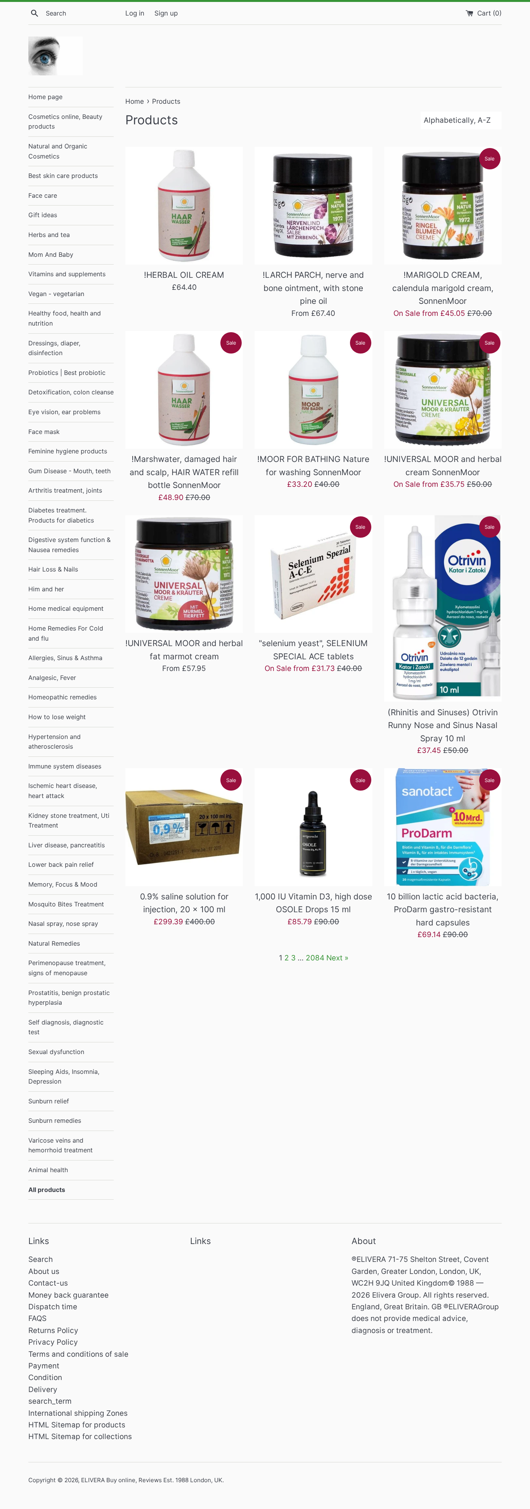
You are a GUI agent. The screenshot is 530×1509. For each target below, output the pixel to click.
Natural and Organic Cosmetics (57, 151)
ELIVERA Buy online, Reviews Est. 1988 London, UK (151, 1480)
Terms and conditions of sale (78, 1354)
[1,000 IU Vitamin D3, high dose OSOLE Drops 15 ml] (313, 827)
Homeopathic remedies (62, 697)
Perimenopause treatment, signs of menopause (67, 968)
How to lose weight (57, 717)
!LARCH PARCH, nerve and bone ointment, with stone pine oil (313, 288)
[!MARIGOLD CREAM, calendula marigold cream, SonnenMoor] (443, 206)
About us (43, 1271)
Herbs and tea (49, 235)
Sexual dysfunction (56, 1052)
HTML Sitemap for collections (80, 1436)
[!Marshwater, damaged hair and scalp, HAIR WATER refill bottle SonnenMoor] (184, 390)
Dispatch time (52, 1306)
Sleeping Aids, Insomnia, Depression (63, 1077)
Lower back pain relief (61, 864)
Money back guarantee (68, 1295)
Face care (42, 195)
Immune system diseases (64, 766)
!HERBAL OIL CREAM (184, 275)
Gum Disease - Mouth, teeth (69, 471)
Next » (337, 957)
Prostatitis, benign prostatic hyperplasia (69, 998)
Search (40, 1259)
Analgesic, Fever (52, 677)
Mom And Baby (50, 254)
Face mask (44, 432)
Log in (134, 13)
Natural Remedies (54, 943)
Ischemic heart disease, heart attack (62, 791)
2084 (315, 957)
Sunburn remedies (54, 1120)
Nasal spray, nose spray (63, 923)
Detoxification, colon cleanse (71, 392)
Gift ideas (42, 215)
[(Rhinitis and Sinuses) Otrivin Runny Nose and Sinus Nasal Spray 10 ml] (443, 608)
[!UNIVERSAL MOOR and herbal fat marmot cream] (184, 574)
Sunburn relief (48, 1101)
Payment (43, 1365)
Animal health (48, 1170)
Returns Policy (53, 1330)
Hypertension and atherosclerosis (54, 742)
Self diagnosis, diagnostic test (66, 1027)
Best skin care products (63, 175)
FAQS (37, 1318)
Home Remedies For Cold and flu (65, 633)
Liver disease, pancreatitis (66, 845)
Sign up (166, 13)
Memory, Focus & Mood (62, 884)
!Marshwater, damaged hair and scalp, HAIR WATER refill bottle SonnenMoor (184, 472)
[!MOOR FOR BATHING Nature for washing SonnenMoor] (313, 390)
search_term (50, 1401)
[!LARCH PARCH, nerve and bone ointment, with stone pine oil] (313, 206)
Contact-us (48, 1283)
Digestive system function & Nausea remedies (69, 545)
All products (46, 1190)
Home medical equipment (66, 608)
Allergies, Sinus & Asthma (65, 658)
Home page (45, 97)
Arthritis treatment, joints (65, 490)
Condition (45, 1377)
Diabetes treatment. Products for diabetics (61, 515)
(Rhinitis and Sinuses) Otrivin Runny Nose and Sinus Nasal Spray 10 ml (443, 725)
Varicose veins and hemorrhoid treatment (60, 1145)
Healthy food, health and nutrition (64, 318)
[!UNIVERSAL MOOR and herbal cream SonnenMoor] (443, 390)
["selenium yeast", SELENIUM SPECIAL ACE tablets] (313, 574)
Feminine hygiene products (67, 451)
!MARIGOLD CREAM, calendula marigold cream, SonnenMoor (443, 288)
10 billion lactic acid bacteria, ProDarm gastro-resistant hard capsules (443, 909)
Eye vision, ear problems (64, 412)
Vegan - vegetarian (56, 294)
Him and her (46, 589)
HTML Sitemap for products (76, 1424)
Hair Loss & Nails (53, 569)
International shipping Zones (78, 1413)
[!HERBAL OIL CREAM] (184, 206)
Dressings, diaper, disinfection (54, 348)
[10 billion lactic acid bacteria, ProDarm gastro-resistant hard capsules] (443, 827)
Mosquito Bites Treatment (66, 904)
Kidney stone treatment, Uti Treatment (68, 820)
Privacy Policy (53, 1342)
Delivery (42, 1389)
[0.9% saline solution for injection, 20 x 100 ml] (184, 827)
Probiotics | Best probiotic (67, 372)
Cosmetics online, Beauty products (65, 122)
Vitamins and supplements (67, 274)
